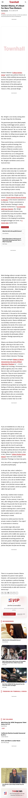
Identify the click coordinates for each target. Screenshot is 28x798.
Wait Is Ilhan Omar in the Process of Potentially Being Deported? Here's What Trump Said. (14, 662)
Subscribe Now (21, 614)
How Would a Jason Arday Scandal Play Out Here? (13, 785)
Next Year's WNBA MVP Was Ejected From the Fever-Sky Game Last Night (13, 684)
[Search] (25, 1)
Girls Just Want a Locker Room (10, 741)
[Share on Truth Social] (5, 593)
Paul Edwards (4, 11)
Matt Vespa (4, 664)
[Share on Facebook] (8, 593)
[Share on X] (2, 593)
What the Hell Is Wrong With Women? (11, 640)
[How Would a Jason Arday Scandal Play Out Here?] (14, 775)
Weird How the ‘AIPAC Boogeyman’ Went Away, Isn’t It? (13, 723)
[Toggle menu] (2, 2)
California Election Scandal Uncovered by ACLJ (13, 734)
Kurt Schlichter (5, 642)
